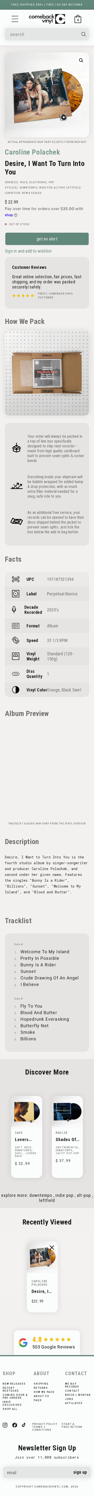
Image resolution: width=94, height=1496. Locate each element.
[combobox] (43, 34)
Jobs (69, 1399)
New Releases (14, 1383)
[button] (15, 19)
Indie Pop (45, 187)
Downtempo (28, 187)
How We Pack (44, 1392)
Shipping (41, 1383)
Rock (24, 182)
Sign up (80, 1472)
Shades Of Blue (66, 1139)
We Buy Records (72, 1385)
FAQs (38, 1400)
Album (52, 625)
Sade (19, 1132)
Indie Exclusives (12, 1403)
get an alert (47, 238)
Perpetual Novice (62, 593)
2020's (53, 609)
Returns (41, 1388)
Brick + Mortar (78, 1395)
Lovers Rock (22, 1139)
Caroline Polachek (32, 152)
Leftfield (73, 187)
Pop (51, 182)
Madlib (61, 1132)
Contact (72, 1390)
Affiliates (74, 1403)
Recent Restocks (11, 1389)
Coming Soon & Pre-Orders (15, 1396)
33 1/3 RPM (57, 640)
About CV (41, 1396)
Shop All (10, 1409)
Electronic (38, 182)
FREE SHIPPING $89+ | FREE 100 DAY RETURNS (47, 4)
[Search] (84, 34)
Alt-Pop (59, 187)
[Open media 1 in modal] (81, 60)
